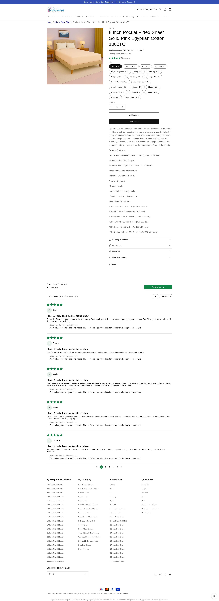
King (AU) (115, 97)
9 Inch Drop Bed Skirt (118, 521)
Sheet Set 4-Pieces (85, 485)
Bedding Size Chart (149, 505)
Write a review (158, 287)
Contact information (122, 593)
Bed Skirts (82, 501)
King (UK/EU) (154, 77)
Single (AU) (153, 87)
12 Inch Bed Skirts (117, 529)
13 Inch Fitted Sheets (55, 509)
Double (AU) (136, 92)
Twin (111, 501)
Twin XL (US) (130, 66)
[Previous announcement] (47, 2)
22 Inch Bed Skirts (117, 557)
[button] (52, 16)
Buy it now (134, 122)
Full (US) (145, 66)
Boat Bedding (83, 549)
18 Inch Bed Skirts (117, 549)
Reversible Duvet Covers (88, 541)
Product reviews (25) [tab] (55, 296)
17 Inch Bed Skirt (116, 545)
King (111, 489)
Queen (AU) (152, 92)
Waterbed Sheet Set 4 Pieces (89, 537)
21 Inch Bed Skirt (116, 553)
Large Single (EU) (141, 82)
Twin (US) (115, 66)
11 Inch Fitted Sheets (55, 501)
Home (49, 22)
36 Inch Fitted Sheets (55, 561)
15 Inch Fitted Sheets (55, 517)
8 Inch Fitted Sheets (63, 22)
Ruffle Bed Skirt (84, 513)
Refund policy (73, 593)
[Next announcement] (171, 2)
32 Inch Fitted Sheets (55, 553)
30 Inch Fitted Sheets (55, 549)
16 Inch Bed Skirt (116, 541)
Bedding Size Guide (117, 509)
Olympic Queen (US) (119, 72)
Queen (112, 485)
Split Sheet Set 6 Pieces (87, 505)
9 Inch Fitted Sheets (55, 493)
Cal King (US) (153, 72)
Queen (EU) (137, 87)
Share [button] (113, 264)
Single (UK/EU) (117, 77)
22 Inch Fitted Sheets (55, 537)
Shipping (112, 54)
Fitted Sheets (83, 493)
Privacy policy (84, 593)
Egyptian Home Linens (59, 593)
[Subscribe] (85, 574)
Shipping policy (108, 593)
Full (111, 493)
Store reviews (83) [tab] (71, 296)
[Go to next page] (122, 467)
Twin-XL (113, 505)
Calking (113, 497)
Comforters (82, 525)
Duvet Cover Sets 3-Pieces (88, 489)
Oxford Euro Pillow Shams (88, 533)
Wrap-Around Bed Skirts (87, 517)
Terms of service (96, 593)
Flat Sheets (82, 497)
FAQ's (144, 489)
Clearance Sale (116, 513)
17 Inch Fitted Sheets (55, 525)
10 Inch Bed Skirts (117, 525)
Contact (145, 493)
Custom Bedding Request (152, 509)
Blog (143, 497)
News (144, 501)
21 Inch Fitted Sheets (55, 533)
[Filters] (155, 296)
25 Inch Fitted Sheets (55, 545)
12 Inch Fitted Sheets (55, 505)
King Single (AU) (118, 92)
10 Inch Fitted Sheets (55, 497)
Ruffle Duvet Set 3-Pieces (88, 509)
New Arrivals (146, 513)
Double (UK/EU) (136, 77)
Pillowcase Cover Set (86, 521)
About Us (145, 485)
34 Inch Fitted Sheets (55, 557)
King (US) (138, 72)
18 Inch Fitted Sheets (55, 529)
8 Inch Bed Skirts (116, 517)
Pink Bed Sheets (84, 545)
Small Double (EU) (119, 87)
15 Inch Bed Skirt (116, 537)
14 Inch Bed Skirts (117, 533)
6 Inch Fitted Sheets (55, 485)
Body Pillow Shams (85, 529)
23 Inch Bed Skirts (117, 561)
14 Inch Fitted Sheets (55, 513)
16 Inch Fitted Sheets (55, 521)
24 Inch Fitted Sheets (55, 541)
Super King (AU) (132, 97)
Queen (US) (160, 66)
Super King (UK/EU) (119, 82)
